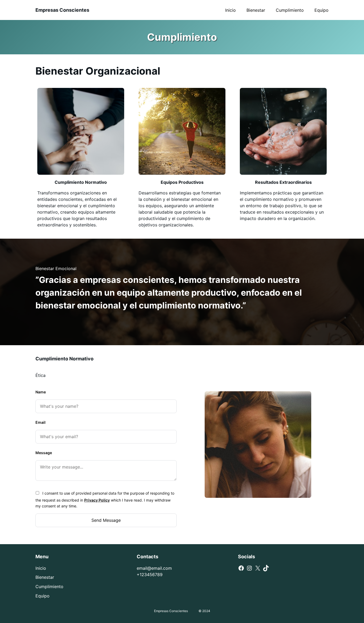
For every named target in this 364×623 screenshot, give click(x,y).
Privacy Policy (97, 500)
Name (40, 392)
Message (43, 452)
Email (40, 422)
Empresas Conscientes (62, 10)
